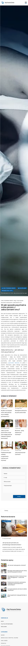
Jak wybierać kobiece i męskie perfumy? (13, 542)
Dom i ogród (4, 640)
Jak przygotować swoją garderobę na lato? (17, 595)
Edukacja (3, 643)
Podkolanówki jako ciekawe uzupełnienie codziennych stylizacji (6, 456)
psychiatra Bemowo (13, 363)
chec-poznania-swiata (9, 288)
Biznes (2, 635)
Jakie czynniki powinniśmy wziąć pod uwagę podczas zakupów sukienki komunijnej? (6, 434)
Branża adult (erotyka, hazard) (9, 637)
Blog (2, 621)
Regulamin (4, 626)
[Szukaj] (2, 510)
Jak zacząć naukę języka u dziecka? (16, 565)
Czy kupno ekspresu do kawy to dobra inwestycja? (17, 589)
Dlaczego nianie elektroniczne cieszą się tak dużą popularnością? (17, 571)
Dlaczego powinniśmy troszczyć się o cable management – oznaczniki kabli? (17, 577)
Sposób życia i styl (7, 290)
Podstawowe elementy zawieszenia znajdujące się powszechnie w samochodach (16, 584)
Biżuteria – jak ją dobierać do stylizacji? (19, 432)
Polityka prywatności (7, 624)
